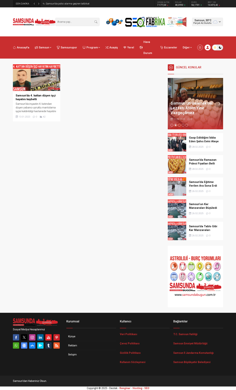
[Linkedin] (40, 337)
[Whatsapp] (16, 345)
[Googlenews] (24, 345)
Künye (71, 336)
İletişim (72, 354)
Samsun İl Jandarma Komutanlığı (193, 352)
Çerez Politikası (130, 343)
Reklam (72, 345)
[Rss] (56, 345)
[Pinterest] (56, 337)
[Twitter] (24, 337)
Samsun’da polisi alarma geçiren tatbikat (67, 3)
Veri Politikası (128, 334)
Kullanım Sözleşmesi (132, 362)
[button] (172, 125)
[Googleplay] (40, 345)
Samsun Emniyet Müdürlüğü (190, 343)
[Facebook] (16, 337)
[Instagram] (32, 337)
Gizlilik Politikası (130, 352)
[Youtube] (48, 337)
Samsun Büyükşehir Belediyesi (192, 362)
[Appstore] (32, 345)
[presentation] (171, 103)
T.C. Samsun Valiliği (185, 334)
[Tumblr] (48, 345)
